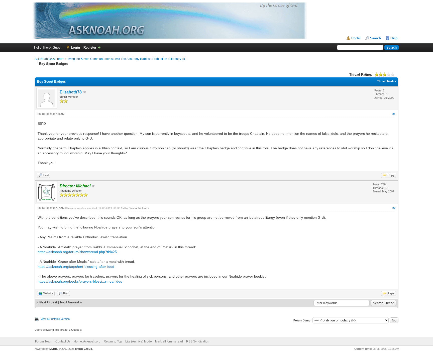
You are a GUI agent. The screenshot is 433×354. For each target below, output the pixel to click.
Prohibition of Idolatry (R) (169, 59)
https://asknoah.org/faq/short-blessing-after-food (76, 267)
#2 (393, 207)
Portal (356, 38)
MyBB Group (83, 348)
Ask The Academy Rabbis (132, 59)
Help (393, 38)
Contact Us (62, 341)
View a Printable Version (55, 318)
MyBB (53, 348)
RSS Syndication (197, 341)
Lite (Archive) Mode (138, 341)
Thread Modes (386, 81)
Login (75, 47)
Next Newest (69, 302)
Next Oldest (48, 302)
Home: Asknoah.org (87, 341)
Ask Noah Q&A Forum (49, 59)
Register (89, 47)
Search (375, 38)
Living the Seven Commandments (90, 59)
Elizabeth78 (71, 92)
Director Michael (138, 208)
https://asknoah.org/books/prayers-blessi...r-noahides (80, 281)
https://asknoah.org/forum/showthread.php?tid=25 (77, 252)
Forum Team (43, 341)
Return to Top (113, 341)
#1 (393, 113)
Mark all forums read (169, 341)
